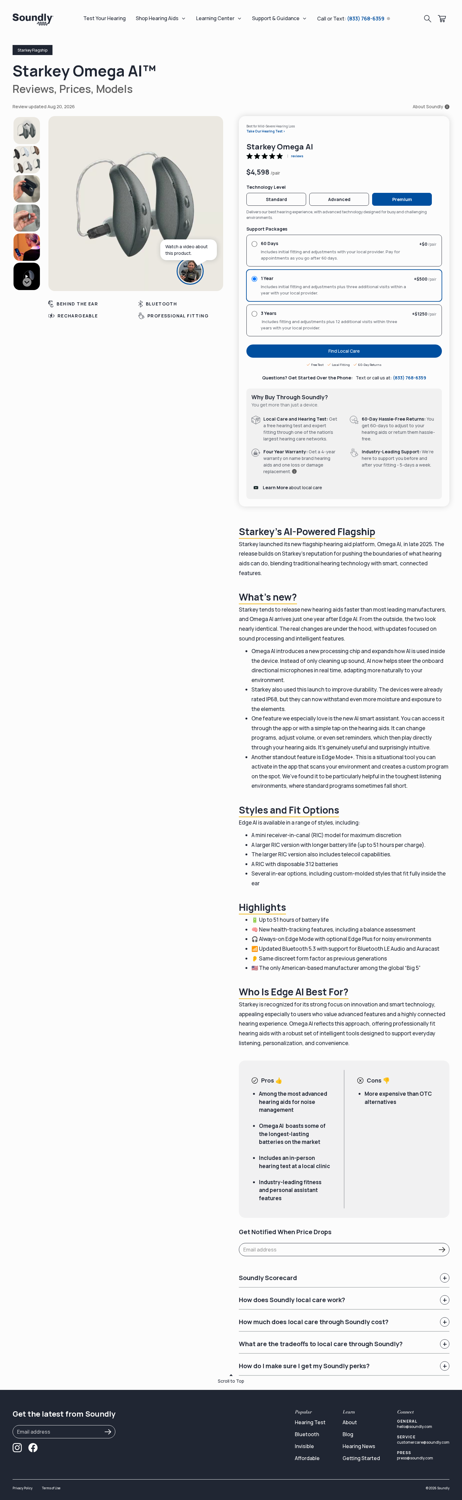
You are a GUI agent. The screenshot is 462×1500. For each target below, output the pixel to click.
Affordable (307, 1458)
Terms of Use (51, 1488)
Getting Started (361, 1458)
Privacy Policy (22, 1488)
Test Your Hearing (104, 18)
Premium (402, 199)
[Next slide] (27, 282)
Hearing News (359, 1446)
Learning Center (215, 18)
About (350, 1422)
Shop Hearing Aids (157, 18)
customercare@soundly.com (423, 1442)
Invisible (304, 1446)
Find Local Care (344, 351)
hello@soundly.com (414, 1426)
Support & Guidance (276, 18)
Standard (276, 199)
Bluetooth (307, 1434)
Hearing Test (310, 1422)
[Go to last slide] (27, 124)
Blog (348, 1434)
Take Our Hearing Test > (265, 131)
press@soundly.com (415, 1458)
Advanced (339, 199)
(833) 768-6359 (409, 378)
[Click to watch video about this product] (197, 271)
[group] (27, 130)
